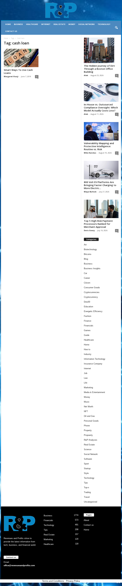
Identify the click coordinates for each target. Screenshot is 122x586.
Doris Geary (89, 230)
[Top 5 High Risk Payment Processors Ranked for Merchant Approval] (101, 209)
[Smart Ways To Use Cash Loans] (21, 58)
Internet (45, 24)
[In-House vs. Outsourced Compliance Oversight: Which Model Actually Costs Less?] (101, 92)
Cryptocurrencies (91, 292)
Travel (87, 497)
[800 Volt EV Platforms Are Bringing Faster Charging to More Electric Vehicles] (101, 170)
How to (87, 349)
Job (85, 373)
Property (88, 430)
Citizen (87, 283)
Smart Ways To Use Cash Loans (18, 71)
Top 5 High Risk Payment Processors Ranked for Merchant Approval (98, 223)
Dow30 (87, 302)
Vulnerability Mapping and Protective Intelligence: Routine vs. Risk (99, 146)
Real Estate (59, 24)
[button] (116, 27)
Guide (86, 335)
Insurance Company (93, 364)
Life (85, 383)
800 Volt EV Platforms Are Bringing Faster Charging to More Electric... (100, 185)
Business (18, 24)
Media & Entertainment (94, 392)
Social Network (86, 24)
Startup (87, 468)
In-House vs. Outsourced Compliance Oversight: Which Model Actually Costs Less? (101, 107)
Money (71, 24)
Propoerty (88, 435)
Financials (88, 325)
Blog (86, 259)
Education (88, 306)
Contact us (11, 31)
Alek (86, 75)
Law (86, 378)
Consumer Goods (92, 287)
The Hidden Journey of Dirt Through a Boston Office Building (99, 68)
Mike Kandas (90, 153)
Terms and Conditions (53, 581)
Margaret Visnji (11, 76)
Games (87, 330)
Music (86, 402)
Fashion (87, 316)
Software (88, 459)
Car (85, 273)
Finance (87, 321)
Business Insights (92, 268)
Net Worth (88, 406)
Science (87, 449)
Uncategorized (90, 502)
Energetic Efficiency (93, 311)
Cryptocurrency (91, 297)
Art (85, 244)
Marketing (88, 387)
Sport (86, 464)
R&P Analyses (90, 440)
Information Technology (94, 359)
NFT (86, 411)
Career (87, 278)
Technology (104, 24)
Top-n (86, 487)
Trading (87, 492)
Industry (87, 354)
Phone (87, 425)
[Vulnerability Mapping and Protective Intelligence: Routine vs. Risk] (101, 131)
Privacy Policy (73, 581)
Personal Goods (91, 421)
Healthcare (32, 24)
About (86, 520)
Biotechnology (90, 249)
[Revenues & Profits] (61, 10)
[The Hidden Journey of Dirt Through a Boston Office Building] (101, 50)
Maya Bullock (90, 191)
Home (8, 24)
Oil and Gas (89, 416)
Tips (86, 483)
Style (86, 473)
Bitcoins (87, 254)
